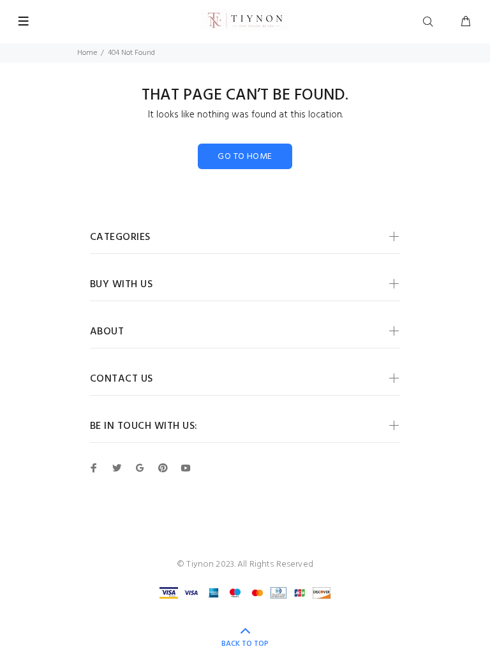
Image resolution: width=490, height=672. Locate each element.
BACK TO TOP (245, 644)
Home (87, 53)
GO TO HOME (245, 156)
